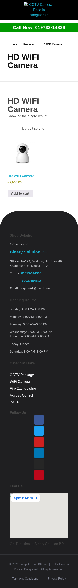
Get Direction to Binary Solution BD (37, 544)
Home (13, 44)
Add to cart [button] (20, 193)
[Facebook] (39, 420)
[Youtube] (39, 442)
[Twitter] (39, 431)
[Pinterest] (39, 475)
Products (29, 44)
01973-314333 (31, 273)
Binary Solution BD (29, 252)
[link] (25, 281)
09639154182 (25, 281)
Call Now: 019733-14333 (39, 27)
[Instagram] (39, 464)
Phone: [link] (25, 273)
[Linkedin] (39, 453)
